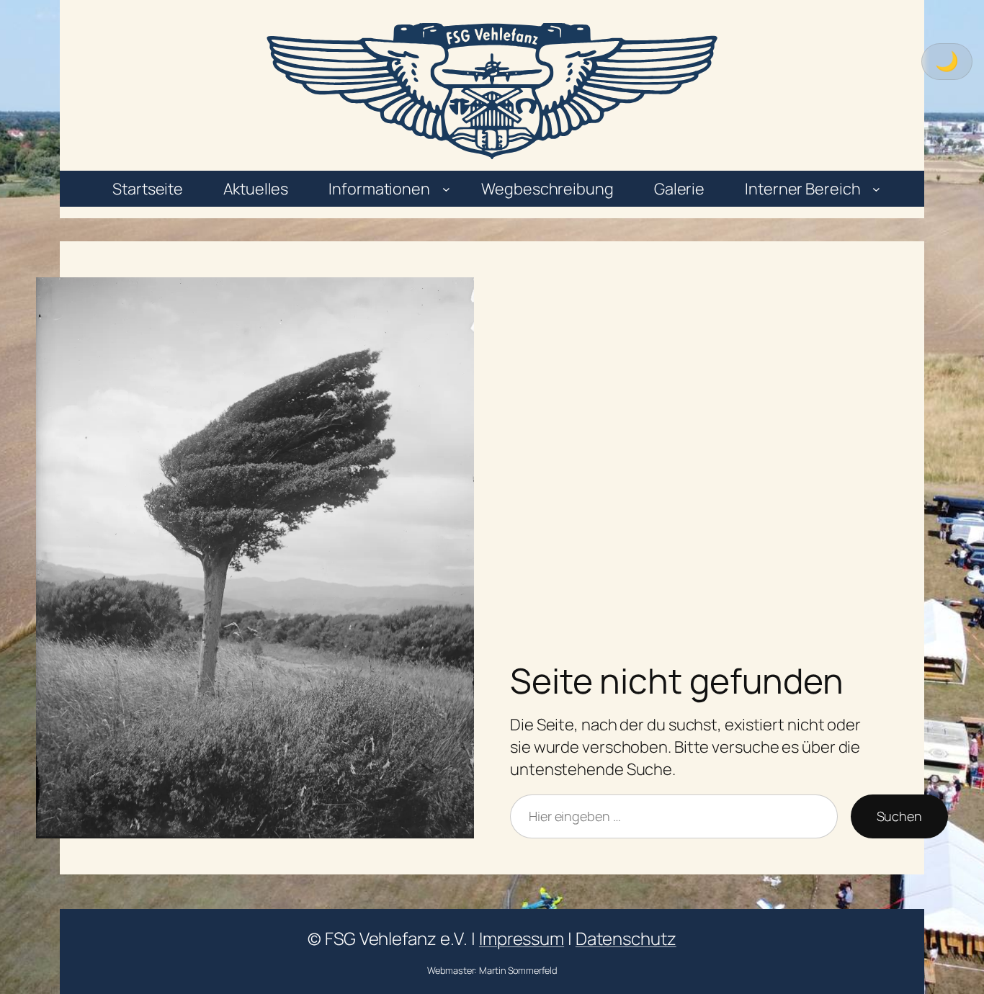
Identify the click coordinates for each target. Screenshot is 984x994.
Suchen (899, 816)
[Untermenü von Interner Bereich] (876, 189)
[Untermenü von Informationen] (446, 189)
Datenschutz (626, 938)
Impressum (521, 938)
